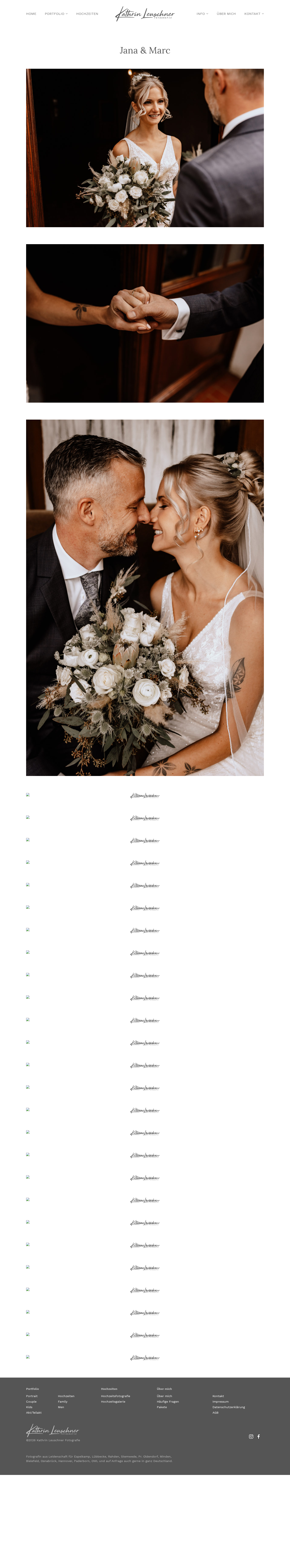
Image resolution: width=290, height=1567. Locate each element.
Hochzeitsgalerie (113, 1401)
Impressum (221, 1401)
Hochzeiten (87, 14)
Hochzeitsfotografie (115, 1396)
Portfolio (54, 14)
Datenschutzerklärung (229, 1407)
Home (31, 14)
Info (201, 14)
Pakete (162, 1407)
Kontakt (252, 14)
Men (61, 1407)
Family (62, 1401)
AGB (215, 1412)
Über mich (226, 14)
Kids (29, 1407)
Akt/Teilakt (34, 1412)
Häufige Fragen (168, 1401)
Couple (31, 1401)
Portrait (32, 1396)
